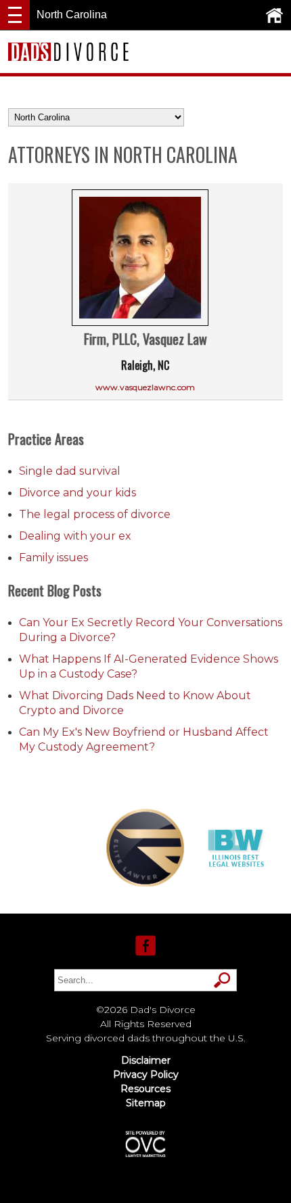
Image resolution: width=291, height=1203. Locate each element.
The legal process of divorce (95, 514)
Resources (145, 1089)
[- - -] (15, 15)
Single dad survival (69, 471)
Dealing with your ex (75, 535)
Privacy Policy (146, 1074)
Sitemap (146, 1103)
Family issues (53, 557)
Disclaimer (146, 1060)
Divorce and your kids (77, 492)
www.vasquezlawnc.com (145, 387)
